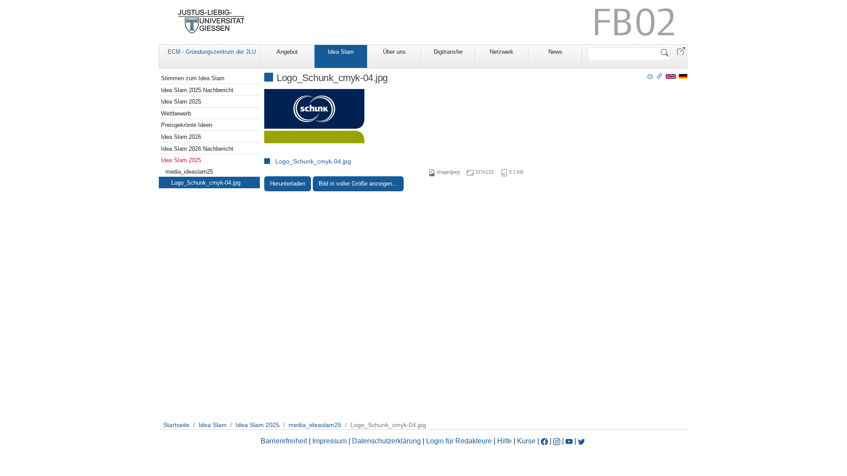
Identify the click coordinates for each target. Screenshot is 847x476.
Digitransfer (448, 51)
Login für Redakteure (459, 441)
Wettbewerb (176, 113)
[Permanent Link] (659, 75)
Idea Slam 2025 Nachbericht (197, 90)
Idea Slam (341, 51)
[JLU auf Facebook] (544, 441)
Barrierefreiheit (284, 441)
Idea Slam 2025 (181, 101)
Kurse (526, 441)
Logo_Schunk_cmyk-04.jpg (313, 161)
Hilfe (504, 441)
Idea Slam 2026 (181, 137)
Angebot (287, 51)
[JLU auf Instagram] (557, 441)
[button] (681, 50)
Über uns (394, 51)
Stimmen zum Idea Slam (193, 78)
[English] (671, 76)
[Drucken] (650, 75)
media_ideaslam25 (189, 171)
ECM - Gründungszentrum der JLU (212, 51)
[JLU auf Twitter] (581, 441)
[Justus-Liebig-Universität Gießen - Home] (211, 21)
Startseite (176, 424)
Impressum (329, 441)
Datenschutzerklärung (386, 441)
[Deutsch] (683, 76)
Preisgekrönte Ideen (186, 125)
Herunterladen (287, 183)
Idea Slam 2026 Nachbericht (197, 148)
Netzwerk (501, 51)
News (555, 51)
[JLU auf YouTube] (569, 441)
